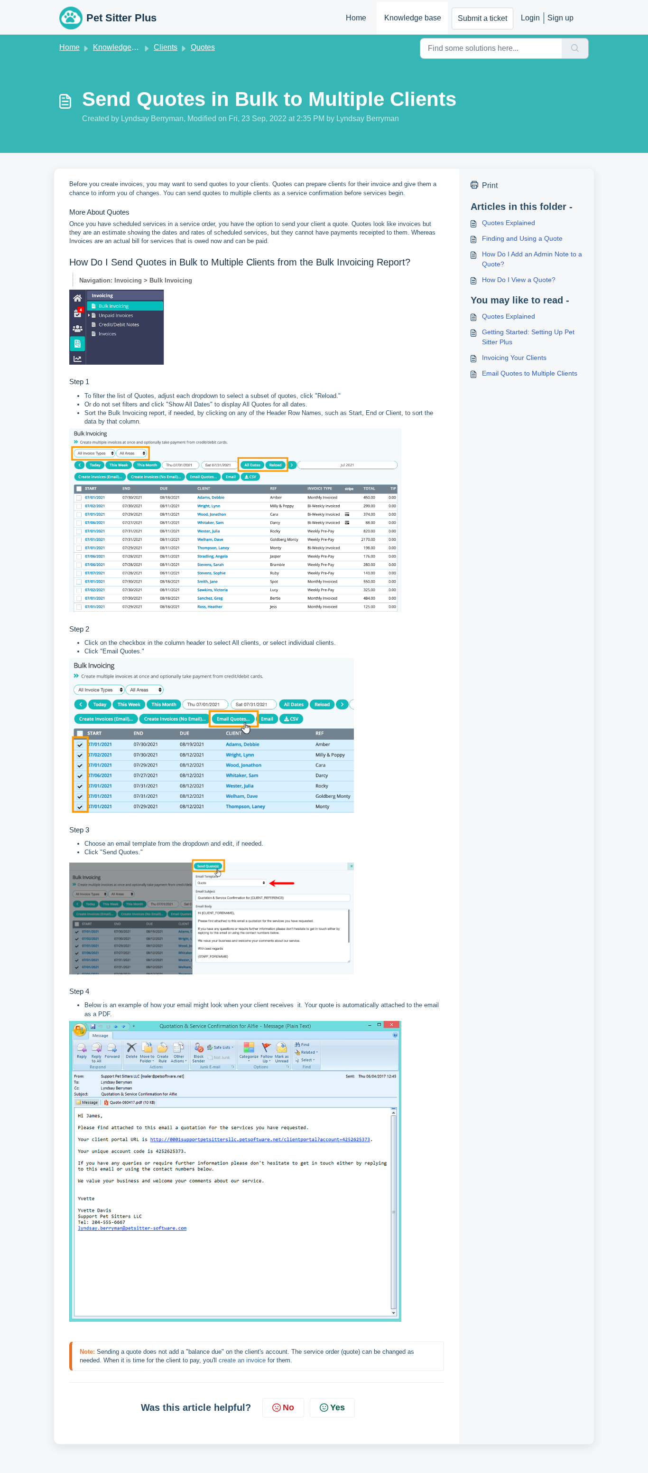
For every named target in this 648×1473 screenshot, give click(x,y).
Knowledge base (412, 18)
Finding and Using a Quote (522, 238)
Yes (337, 1407)
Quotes (203, 47)
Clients (165, 47)
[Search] (575, 48)
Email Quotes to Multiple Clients (529, 373)
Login (530, 18)
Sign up (560, 18)
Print (490, 185)
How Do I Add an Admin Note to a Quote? (532, 259)
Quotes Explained (508, 223)
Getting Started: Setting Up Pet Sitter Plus (528, 337)
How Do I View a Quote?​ (518, 279)
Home (356, 18)
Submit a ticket (482, 18)
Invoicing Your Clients (514, 357)
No (288, 1407)
